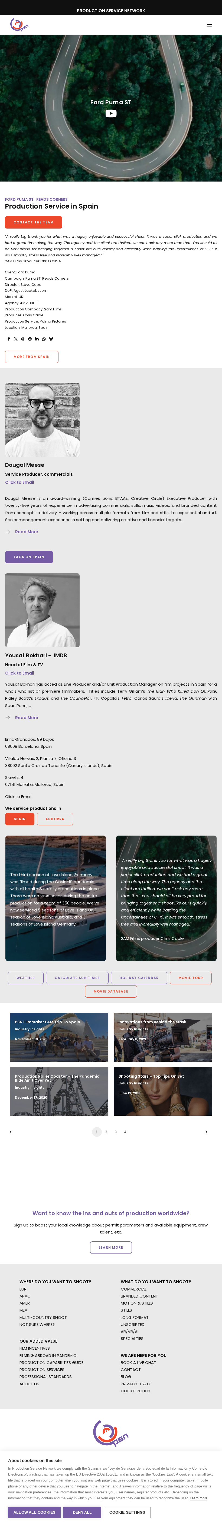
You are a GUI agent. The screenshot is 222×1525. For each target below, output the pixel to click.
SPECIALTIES (132, 1338)
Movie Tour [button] (190, 978)
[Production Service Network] (19, 24)
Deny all (82, 1512)
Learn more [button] (111, 1247)
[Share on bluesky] (51, 339)
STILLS (126, 1310)
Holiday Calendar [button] (139, 978)
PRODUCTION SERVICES (41, 1369)
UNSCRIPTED (133, 1324)
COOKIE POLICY (136, 1391)
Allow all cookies (34, 1512)
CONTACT (131, 1369)
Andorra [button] (54, 819)
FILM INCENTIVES (34, 1348)
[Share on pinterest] (30, 339)
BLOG (126, 1376)
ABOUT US (29, 1384)
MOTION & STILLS (137, 1303)
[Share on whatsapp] (44, 339)
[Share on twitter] (15, 339)
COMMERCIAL (133, 1289)
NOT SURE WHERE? (37, 1324)
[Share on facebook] (8, 339)
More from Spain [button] (32, 356)
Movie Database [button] (111, 991)
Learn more (198, 1498)
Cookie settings (127, 1512)
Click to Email (19, 482)
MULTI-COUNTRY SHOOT (43, 1317)
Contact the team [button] (34, 222)
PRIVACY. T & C (135, 1384)
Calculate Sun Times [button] (77, 978)
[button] (209, 25)
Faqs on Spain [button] (29, 557)
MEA (23, 1310)
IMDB (60, 655)
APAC (25, 1296)
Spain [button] (20, 819)
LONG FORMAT (135, 1317)
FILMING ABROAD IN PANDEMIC (48, 1355)
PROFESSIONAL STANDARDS (45, 1376)
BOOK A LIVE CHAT (138, 1362)
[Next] (205, 1134)
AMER (24, 1303)
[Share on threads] (22, 339)
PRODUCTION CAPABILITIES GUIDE (51, 1362)
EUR (23, 1289)
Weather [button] (26, 978)
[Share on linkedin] (37, 339)
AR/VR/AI (129, 1331)
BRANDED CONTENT (139, 1296)
